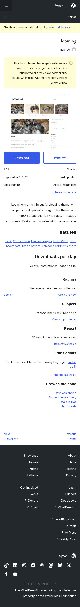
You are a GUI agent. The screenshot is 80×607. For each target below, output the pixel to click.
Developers (68, 500)
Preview (60, 158)
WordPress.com (63, 519)
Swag (32, 507)
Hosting (71, 469)
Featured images (41, 241)
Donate (31, 500)
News (72, 462)
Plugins (33, 469)
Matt (71, 526)
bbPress (68, 532)
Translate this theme (63, 374)
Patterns (32, 475)
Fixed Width (60, 241)
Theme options (31, 245)
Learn (72, 487)
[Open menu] (6, 5)
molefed (65, 49)
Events (33, 494)
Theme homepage (64, 192)
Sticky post (13, 245)
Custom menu (21, 241)
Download (21, 158)
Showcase (31, 455)
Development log (65, 392)
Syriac (63, 556)
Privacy (71, 475)
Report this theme (65, 343)
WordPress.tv (65, 507)
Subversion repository (62, 397)
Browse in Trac (67, 401)
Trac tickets (69, 406)
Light (73, 241)
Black (8, 241)
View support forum (64, 319)
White (72, 245)
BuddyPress (66, 539)
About (72, 455)
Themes (71, 16)
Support (70, 494)
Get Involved (29, 487)
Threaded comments (55, 245)
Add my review (67, 294)
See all (8, 294)
